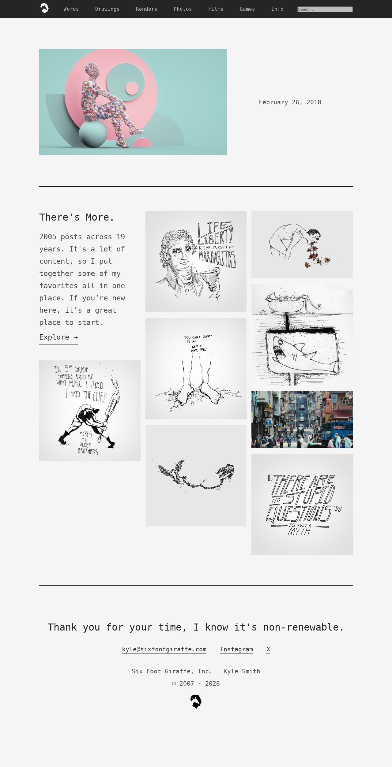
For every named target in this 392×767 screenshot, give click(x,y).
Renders (146, 9)
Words (71, 9)
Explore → (58, 337)
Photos (183, 9)
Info (277, 9)
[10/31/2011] (90, 460)
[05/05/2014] (196, 525)
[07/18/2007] (302, 384)
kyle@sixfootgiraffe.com (164, 649)
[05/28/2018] (302, 553)
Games (247, 9)
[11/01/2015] (196, 310)
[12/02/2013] (302, 277)
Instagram (236, 649)
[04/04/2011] (196, 417)
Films (216, 9)
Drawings (107, 9)
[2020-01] (302, 447)
